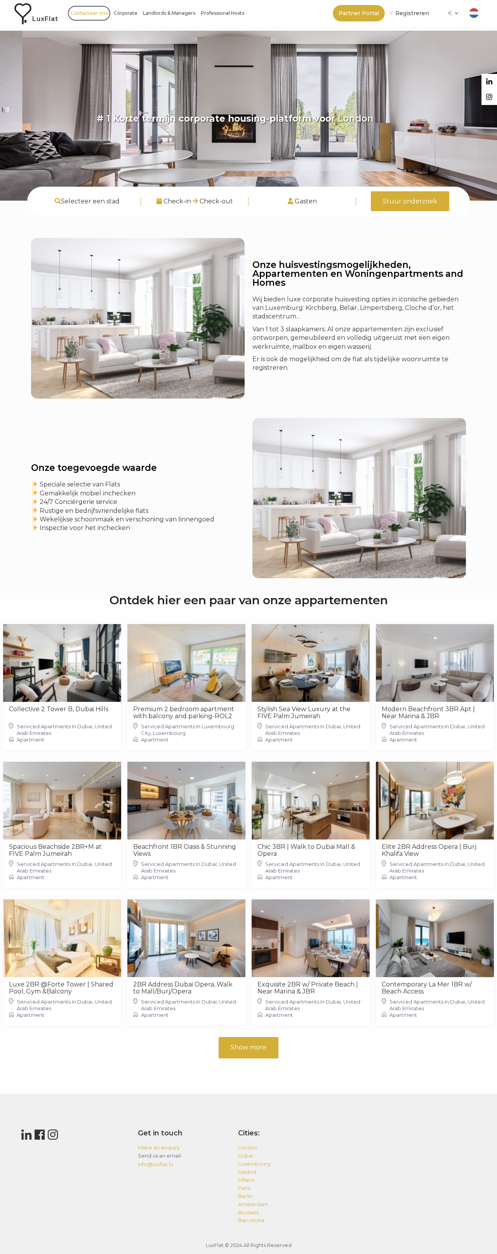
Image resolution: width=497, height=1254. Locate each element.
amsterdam (253, 1204)
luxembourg (254, 1164)
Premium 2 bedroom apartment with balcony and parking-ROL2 (183, 713)
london (247, 1147)
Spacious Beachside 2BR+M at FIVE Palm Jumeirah (55, 850)
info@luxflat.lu (155, 1164)
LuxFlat (45, 19)
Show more (248, 1047)
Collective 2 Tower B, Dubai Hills (58, 709)
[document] (138, 506)
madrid (247, 1172)
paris (244, 1188)
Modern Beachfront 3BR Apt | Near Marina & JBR (428, 713)
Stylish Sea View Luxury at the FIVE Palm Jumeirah (304, 713)
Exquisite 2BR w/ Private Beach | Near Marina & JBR (307, 988)
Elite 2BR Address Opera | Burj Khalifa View (429, 850)
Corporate (125, 13)
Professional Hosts (222, 13)
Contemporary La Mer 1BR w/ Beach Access (427, 988)
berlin (245, 1196)
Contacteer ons (89, 13)
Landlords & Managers (169, 13)
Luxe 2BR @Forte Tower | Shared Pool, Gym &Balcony (61, 988)
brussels (248, 1212)
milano (246, 1180)
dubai (245, 1156)
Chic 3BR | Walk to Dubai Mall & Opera (306, 850)
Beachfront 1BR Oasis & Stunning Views (184, 850)
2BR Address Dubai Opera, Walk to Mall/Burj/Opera (183, 988)
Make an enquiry (159, 1147)
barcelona (251, 1220)
